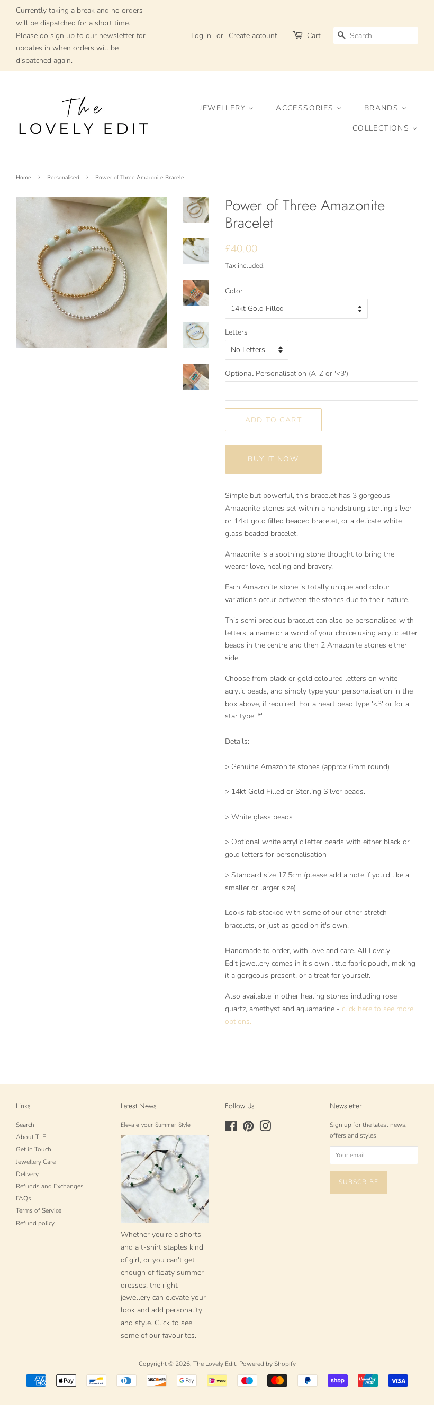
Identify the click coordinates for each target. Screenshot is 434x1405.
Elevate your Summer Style (156, 1124)
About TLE (31, 1137)
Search (25, 1125)
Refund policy (35, 1223)
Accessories (306, 108)
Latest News (139, 1106)
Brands (383, 108)
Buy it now (273, 459)
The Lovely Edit (214, 1364)
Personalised (63, 177)
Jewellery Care (36, 1162)
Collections (382, 128)
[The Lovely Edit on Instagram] (265, 1128)
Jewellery (224, 108)
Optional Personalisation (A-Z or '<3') (286, 373)
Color (234, 291)
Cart (314, 36)
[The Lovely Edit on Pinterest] (248, 1128)
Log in (201, 36)
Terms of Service (38, 1210)
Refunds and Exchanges (50, 1186)
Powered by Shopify (267, 1364)
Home (23, 177)
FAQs (23, 1198)
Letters (236, 332)
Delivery (27, 1174)
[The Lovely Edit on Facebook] (231, 1128)
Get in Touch (33, 1149)
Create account (253, 36)
